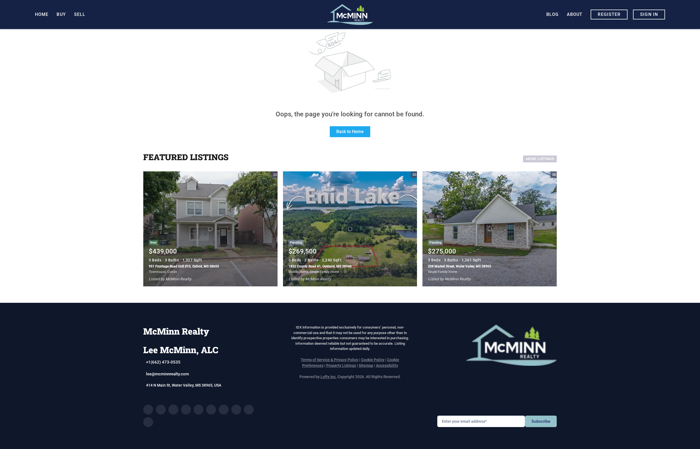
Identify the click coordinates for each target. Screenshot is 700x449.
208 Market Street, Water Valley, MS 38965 (459, 266)
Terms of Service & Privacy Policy (329, 360)
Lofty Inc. (328, 377)
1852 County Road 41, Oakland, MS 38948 (320, 266)
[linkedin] (161, 410)
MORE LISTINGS (540, 159)
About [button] (575, 14)
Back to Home (350, 131)
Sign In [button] (649, 14)
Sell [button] (79, 14)
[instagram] (211, 410)
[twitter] (173, 410)
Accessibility (387, 365)
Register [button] (609, 14)
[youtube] (224, 410)
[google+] (148, 422)
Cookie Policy (372, 360)
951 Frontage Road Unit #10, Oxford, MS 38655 (184, 266)
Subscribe (541, 421)
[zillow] (186, 410)
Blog (552, 14)
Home (41, 14)
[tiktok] (236, 410)
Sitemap (366, 365)
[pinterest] (249, 410)
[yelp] (198, 410)
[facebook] (148, 410)
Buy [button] (61, 14)
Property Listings (341, 365)
